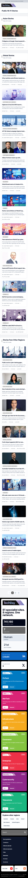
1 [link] (12, 592)
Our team (5, 858)
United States (7, 825)
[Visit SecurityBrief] (10, 774)
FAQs (4, 852)
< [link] (9, 593)
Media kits (5, 855)
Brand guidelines (7, 839)
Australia (6, 819)
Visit (4, 687)
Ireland (22, 819)
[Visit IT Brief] (10, 755)
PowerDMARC (21, 876)
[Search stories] (25, 832)
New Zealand (7, 822)
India (17, 819)
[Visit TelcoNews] (10, 795)
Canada (12, 819)
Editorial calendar (7, 845)
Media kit (12, 687)
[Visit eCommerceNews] (10, 734)
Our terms (5, 862)
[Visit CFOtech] (10, 673)
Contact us (5, 842)
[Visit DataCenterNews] (10, 714)
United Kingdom (16, 822)
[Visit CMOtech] (10, 693)
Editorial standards (7, 849)
